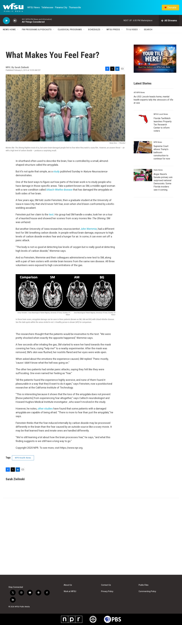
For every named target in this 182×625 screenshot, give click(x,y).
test (51, 214)
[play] (6, 20)
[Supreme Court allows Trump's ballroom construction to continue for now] (143, 147)
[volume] (15, 20)
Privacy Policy (107, 591)
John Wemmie (88, 228)
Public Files (143, 585)
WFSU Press (113, 29)
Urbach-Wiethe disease (59, 189)
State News (158, 170)
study (56, 171)
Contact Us (106, 585)
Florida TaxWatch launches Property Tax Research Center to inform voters (163, 124)
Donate (171, 7)
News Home (9, 29)
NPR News (158, 142)
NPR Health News (23, 458)
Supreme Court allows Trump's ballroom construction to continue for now (162, 152)
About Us (68, 585)
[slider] (19, 20)
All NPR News (139, 92)
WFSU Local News (161, 114)
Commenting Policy (147, 591)
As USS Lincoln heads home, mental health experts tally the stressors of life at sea (153, 99)
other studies (45, 408)
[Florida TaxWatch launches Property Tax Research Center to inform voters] (143, 119)
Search (148, 29)
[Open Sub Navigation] (18, 29)
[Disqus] (91, 536)
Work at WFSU (70, 591)
